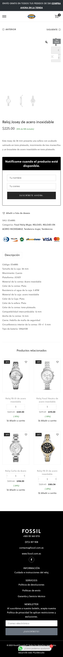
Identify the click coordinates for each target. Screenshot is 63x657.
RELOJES (37, 224)
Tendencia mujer (32, 229)
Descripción (12, 255)
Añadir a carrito (17, 420)
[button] (16, 213)
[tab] (31, 255)
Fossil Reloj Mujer (22, 224)
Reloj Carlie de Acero (15, 470)
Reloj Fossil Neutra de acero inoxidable (47, 400)
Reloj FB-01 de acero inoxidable (16, 400)
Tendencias (47, 229)
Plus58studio (38, 652)
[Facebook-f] (31, 559)
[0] (56, 16)
